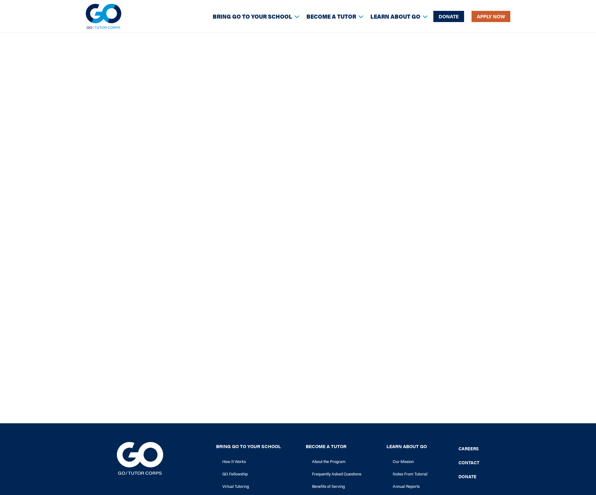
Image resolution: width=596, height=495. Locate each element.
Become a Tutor (331, 16)
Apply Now (491, 16)
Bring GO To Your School (252, 16)
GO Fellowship (235, 474)
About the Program (328, 461)
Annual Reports (406, 486)
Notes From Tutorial (410, 474)
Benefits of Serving (328, 486)
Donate (449, 16)
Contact (468, 462)
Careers (468, 448)
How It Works (234, 461)
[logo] (103, 16)
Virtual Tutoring (235, 486)
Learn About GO (395, 16)
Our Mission (403, 461)
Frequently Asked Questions (336, 474)
